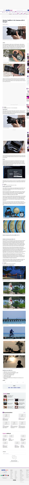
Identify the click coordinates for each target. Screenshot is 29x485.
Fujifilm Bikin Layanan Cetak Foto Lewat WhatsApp (9, 263)
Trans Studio (21, 476)
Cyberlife (7, 12)
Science (23, 12)
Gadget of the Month (15, 13)
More (24, 412)
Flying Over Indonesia (22, 479)
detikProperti (11, 478)
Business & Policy (18, 12)
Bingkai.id (21, 477)
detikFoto (16, 476)
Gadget (10, 12)
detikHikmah (16, 477)
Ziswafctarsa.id (21, 478)
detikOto (11, 477)
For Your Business (21, 480)
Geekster (23, 13)
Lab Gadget (20, 13)
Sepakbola (11, 476)
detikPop (16, 478)
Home (4, 12)
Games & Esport (14, 12)
